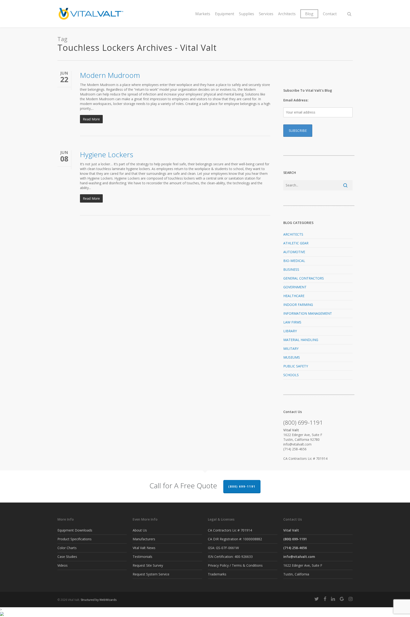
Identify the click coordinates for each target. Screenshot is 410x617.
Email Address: (295, 100)
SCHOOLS (291, 375)
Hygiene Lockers (106, 154)
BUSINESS (291, 269)
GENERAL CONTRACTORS (303, 278)
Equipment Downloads (74, 530)
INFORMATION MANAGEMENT (307, 313)
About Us (140, 530)
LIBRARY (290, 331)
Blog (309, 13)
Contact (330, 13)
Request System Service (151, 574)
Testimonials (142, 556)
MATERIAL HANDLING (300, 339)
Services (266, 13)
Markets (202, 13)
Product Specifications (74, 539)
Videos (62, 565)
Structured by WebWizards (98, 600)
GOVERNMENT (295, 287)
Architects (287, 13)
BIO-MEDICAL (294, 260)
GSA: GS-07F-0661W (223, 548)
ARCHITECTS (293, 234)
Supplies (246, 13)
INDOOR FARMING (298, 304)
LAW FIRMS (292, 322)
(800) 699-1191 (242, 486)
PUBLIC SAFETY (295, 366)
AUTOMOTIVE (294, 252)
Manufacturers (144, 539)
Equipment (224, 13)
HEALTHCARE (293, 296)
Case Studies (67, 556)
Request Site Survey (148, 565)
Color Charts (67, 548)
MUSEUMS (291, 357)
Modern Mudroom (110, 75)
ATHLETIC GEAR (295, 243)
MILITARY (290, 348)
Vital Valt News (144, 548)
